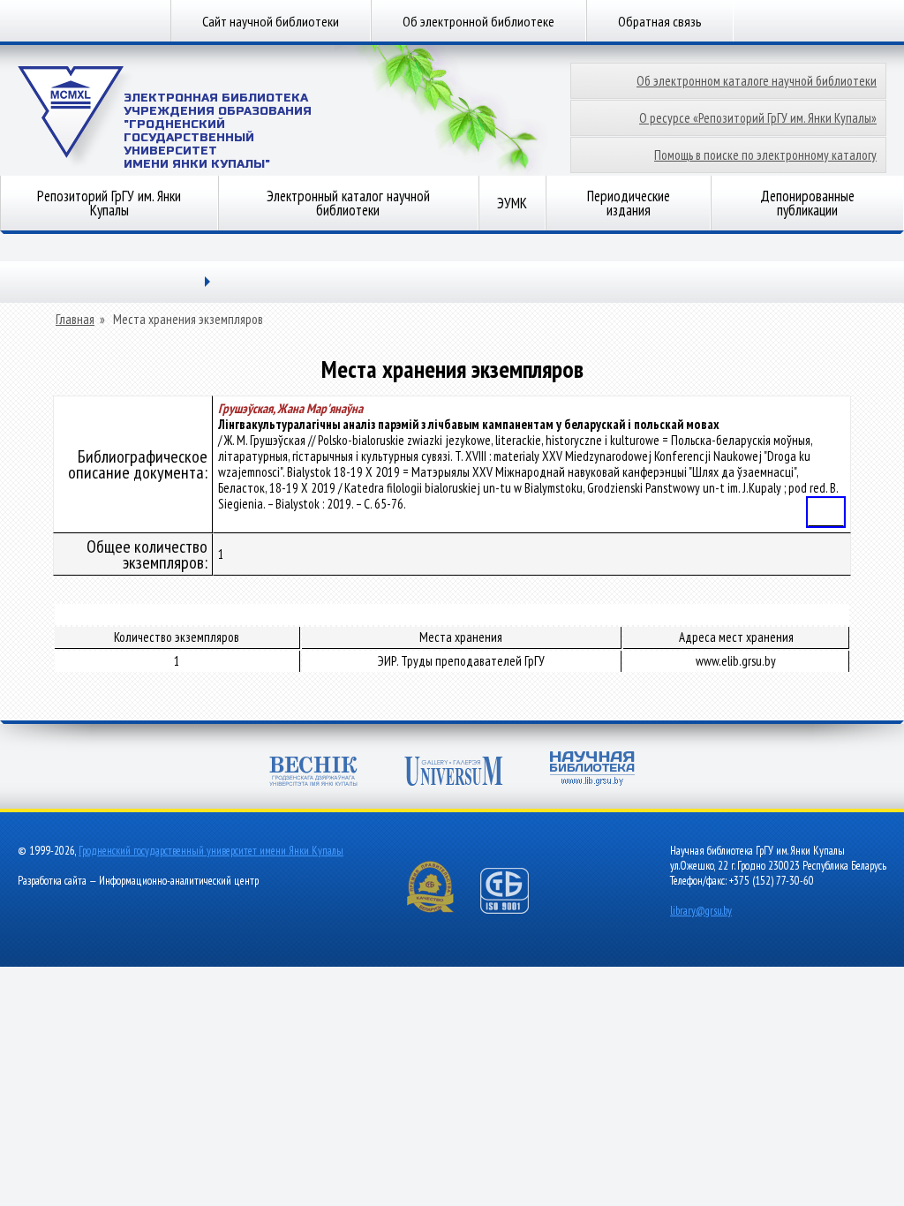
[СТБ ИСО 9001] (515, 909)
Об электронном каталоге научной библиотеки (757, 80)
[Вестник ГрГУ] (313, 773)
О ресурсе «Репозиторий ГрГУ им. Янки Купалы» (758, 117)
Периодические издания (628, 203)
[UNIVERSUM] (453, 773)
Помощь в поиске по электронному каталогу (765, 155)
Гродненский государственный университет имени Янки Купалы (211, 850)
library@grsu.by (701, 910)
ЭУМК (512, 203)
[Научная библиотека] (592, 770)
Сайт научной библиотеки (270, 21)
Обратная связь (660, 21)
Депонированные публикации (807, 203)
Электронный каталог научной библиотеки (348, 203)
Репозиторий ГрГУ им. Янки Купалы (109, 203)
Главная (75, 320)
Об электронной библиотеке (478, 21)
